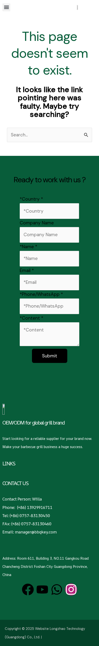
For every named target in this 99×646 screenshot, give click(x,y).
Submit (49, 356)
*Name (28, 247)
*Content (31, 318)
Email (27, 270)
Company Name (37, 223)
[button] (6, 7)
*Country (31, 199)
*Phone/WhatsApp (41, 294)
